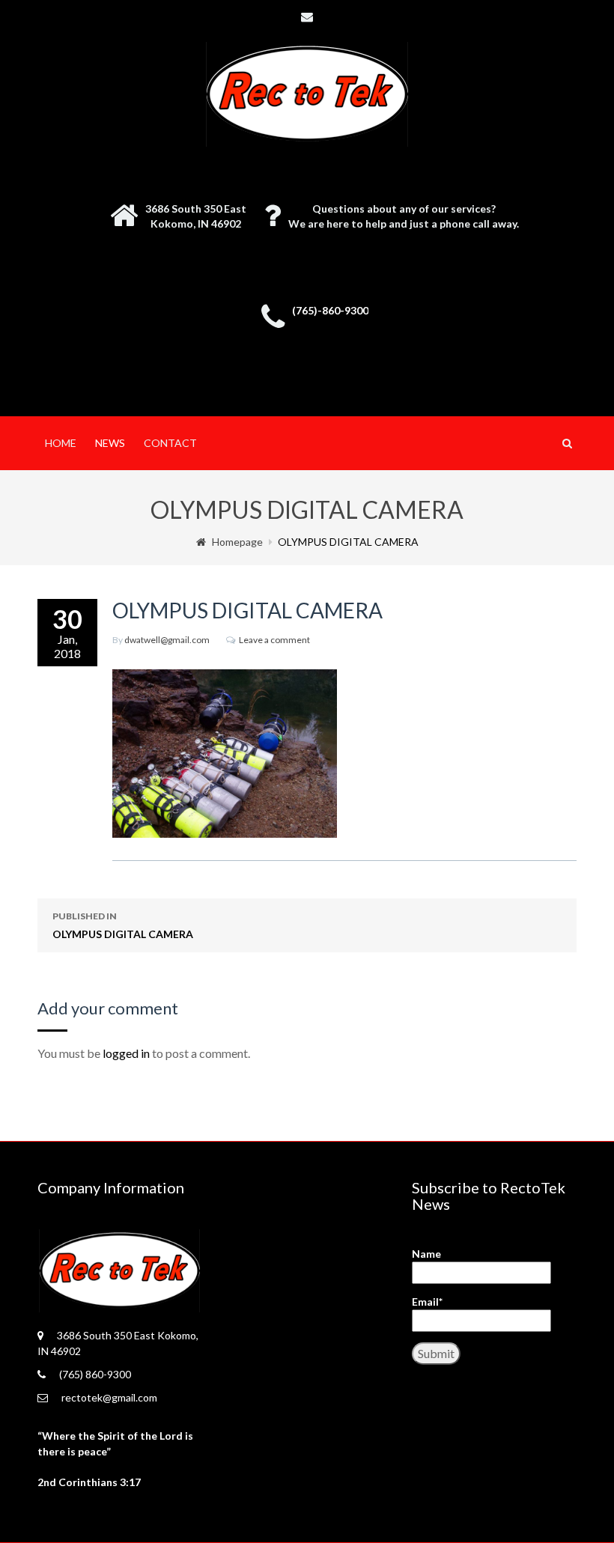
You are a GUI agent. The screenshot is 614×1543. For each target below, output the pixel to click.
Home (60, 442)
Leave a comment (274, 639)
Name (426, 1253)
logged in (126, 1053)
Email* (427, 1301)
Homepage (237, 541)
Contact (170, 442)
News (110, 442)
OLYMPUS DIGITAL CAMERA (122, 925)
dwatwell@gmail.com (167, 639)
